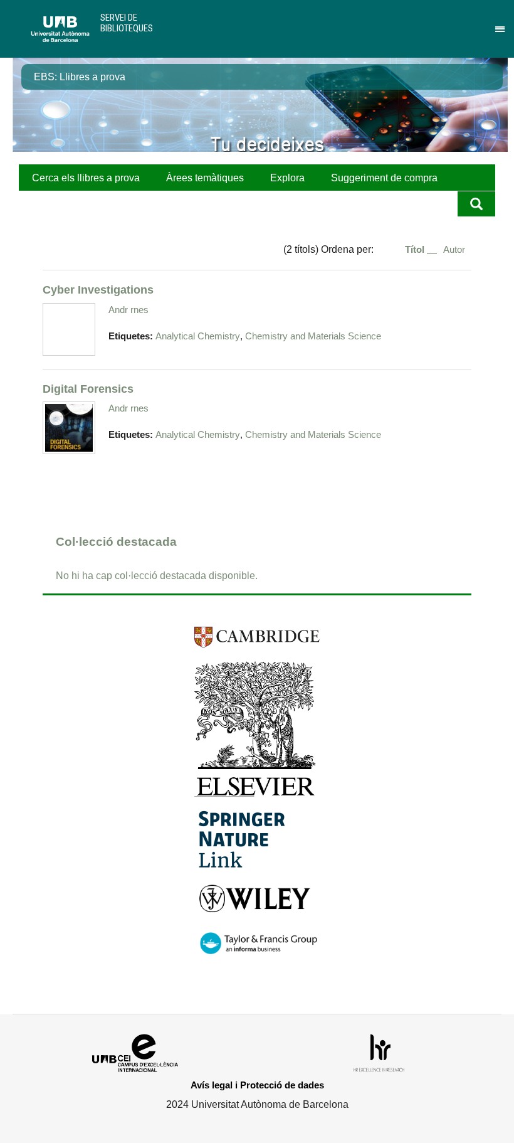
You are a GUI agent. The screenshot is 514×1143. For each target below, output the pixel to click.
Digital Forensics (88, 388)
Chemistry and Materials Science (313, 336)
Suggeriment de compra (384, 178)
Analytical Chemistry (197, 336)
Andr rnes (128, 309)
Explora (287, 178)
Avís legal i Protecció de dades (257, 1085)
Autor (454, 249)
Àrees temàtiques (205, 178)
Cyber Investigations (98, 289)
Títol (416, 249)
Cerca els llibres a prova (86, 178)
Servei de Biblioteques (126, 23)
